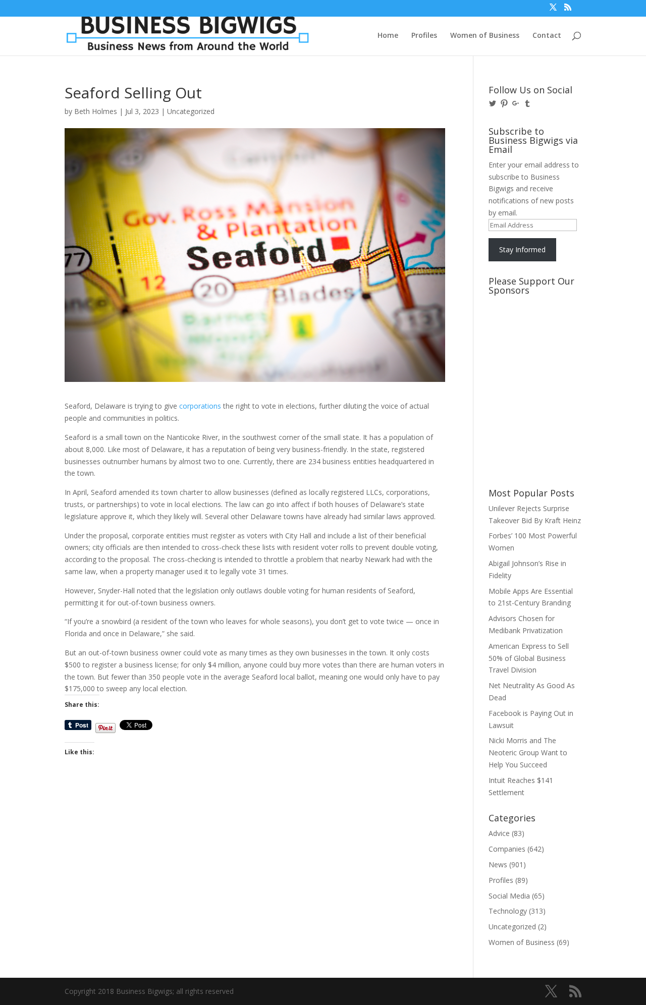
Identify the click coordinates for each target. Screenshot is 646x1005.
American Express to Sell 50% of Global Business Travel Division (529, 658)
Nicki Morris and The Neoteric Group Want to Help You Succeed (528, 752)
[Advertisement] (534, 337)
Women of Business (484, 36)
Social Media (509, 896)
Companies (507, 849)
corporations (200, 406)
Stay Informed (522, 249)
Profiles (424, 36)
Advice (499, 833)
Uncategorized (190, 111)
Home (388, 36)
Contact (546, 36)
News (498, 864)
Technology (508, 911)
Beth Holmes (95, 111)
